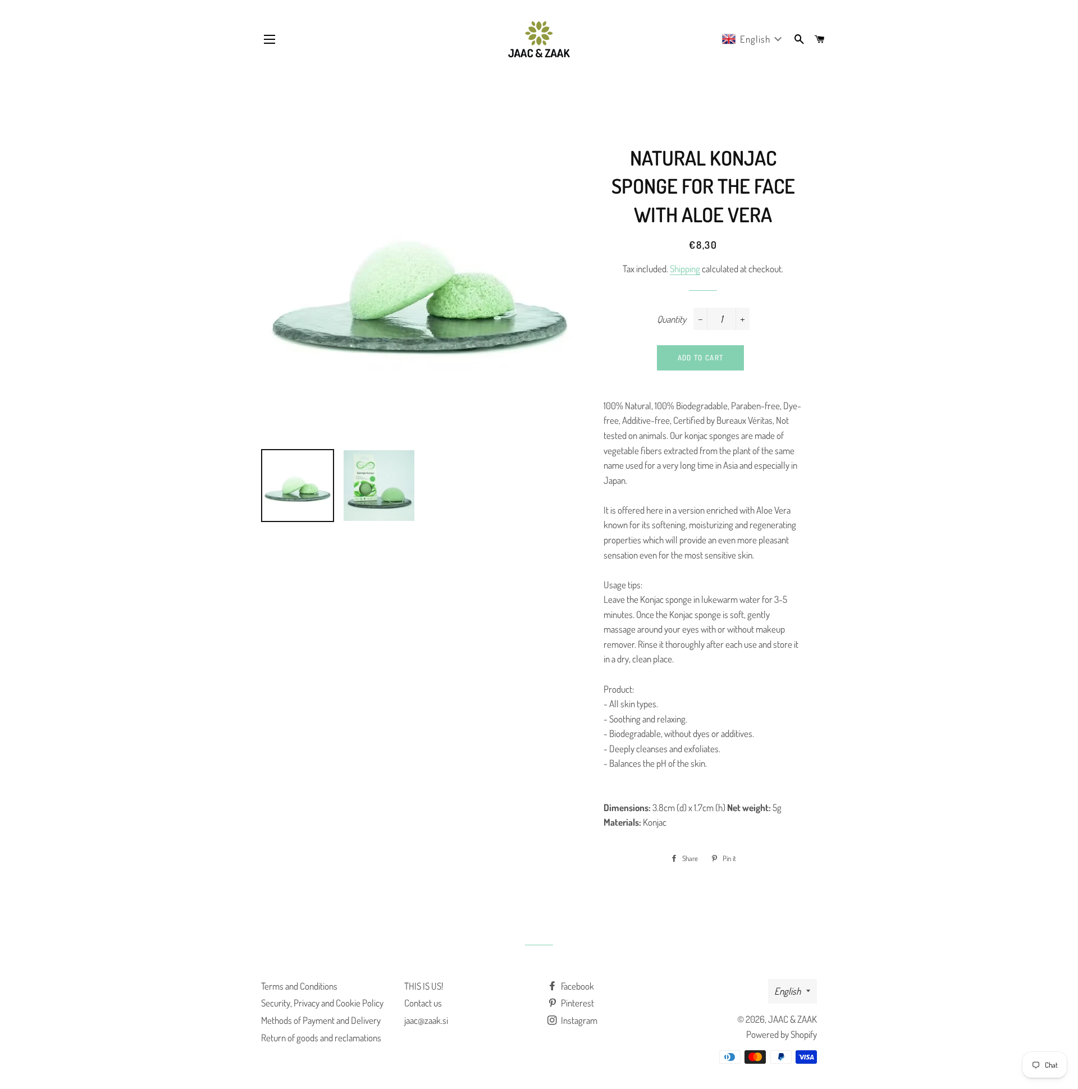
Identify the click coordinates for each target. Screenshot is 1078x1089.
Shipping (685, 268)
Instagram (578, 1020)
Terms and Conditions (299, 986)
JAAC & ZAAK (792, 1019)
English (787, 991)
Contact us (423, 1003)
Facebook (576, 986)
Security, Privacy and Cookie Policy (322, 1003)
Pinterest (576, 1003)
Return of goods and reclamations (321, 1038)
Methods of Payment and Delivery (321, 1020)
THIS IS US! (423, 986)
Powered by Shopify (781, 1034)
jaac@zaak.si (426, 1020)
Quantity (671, 319)
